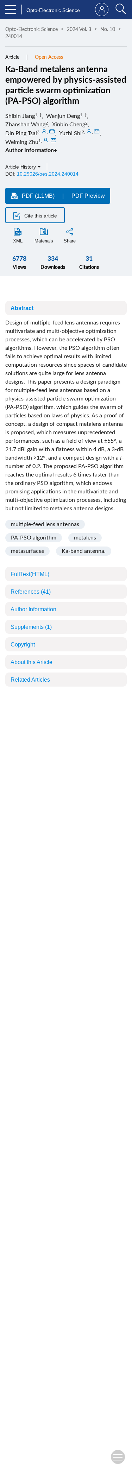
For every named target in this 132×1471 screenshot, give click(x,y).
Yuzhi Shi (70, 133)
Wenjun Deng (63, 116)
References (31, 592)
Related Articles (30, 680)
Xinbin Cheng (68, 124)
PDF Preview (88, 196)
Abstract (22, 308)
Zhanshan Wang (25, 124)
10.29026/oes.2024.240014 (47, 174)
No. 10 (107, 29)
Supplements (31, 627)
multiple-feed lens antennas (45, 524)
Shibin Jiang (20, 116)
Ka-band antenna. (84, 551)
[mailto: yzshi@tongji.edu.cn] (97, 131)
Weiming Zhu (21, 142)
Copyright (23, 645)
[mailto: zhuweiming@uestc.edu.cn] (53, 140)
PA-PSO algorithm (33, 538)
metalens (85, 538)
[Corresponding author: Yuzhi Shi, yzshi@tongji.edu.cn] (89, 131)
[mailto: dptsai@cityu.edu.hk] (52, 131)
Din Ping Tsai (21, 133)
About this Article (31, 662)
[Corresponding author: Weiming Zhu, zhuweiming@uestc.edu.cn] (46, 140)
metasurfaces (27, 551)
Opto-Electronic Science (31, 29)
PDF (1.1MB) (38, 196)
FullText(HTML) (30, 574)
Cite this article (40, 216)
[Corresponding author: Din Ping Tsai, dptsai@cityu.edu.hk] (44, 131)
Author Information (33, 609)
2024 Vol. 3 (79, 29)
